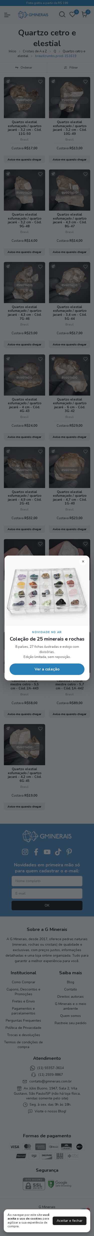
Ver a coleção (47, 669)
